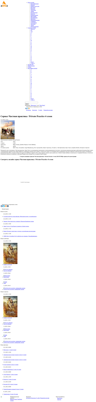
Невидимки (6, 277)
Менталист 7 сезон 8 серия (9, 349)
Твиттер (59, 399)
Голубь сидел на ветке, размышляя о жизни (13, 289)
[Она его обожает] (8, 322)
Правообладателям (48, 110)
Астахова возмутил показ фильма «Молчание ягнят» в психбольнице (20, 216)
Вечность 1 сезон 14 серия (9, 379)
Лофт (4, 283)
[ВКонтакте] (26, 108)
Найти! (27, 104)
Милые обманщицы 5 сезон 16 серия (12, 369)
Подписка (28, 110)
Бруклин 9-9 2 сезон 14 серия (10, 384)
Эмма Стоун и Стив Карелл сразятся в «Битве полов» (16, 226)
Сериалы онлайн (32, 27)
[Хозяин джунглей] (10, 316)
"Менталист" (34, 105)
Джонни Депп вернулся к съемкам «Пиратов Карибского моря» (18, 221)
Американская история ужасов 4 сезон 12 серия (14, 359)
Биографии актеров (32, 68)
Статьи (29, 67)
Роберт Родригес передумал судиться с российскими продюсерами (19, 231)
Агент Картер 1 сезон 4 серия (10, 374)
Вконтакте (59, 398)
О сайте (40, 110)
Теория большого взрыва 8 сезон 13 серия (13, 389)
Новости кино (31, 65)
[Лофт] (5, 335)
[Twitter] (27, 108)
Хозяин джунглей (7, 264)
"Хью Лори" (42, 105)
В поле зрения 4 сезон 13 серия (10, 364)
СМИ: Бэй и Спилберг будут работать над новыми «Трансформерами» (20, 236)
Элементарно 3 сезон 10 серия (10, 394)
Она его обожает (7, 270)
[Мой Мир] (8, 206)
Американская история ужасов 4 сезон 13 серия (14, 354)
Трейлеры (19, 399)
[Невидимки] (6, 328)
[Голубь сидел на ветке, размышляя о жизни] (14, 341)
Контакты (34, 110)
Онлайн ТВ (30, 64)
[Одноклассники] (29, 108)
